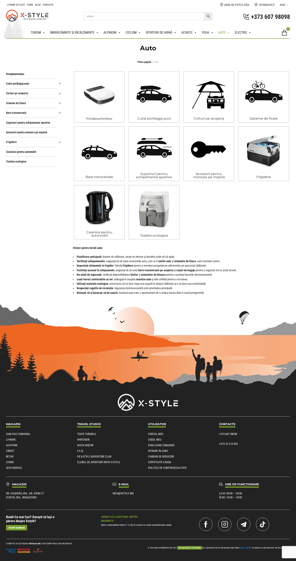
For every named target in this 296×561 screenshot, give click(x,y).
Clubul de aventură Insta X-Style (98, 462)
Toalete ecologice (16, 161)
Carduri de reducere (161, 456)
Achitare (12, 445)
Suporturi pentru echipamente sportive (28, 122)
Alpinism (109, 32)
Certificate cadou (159, 462)
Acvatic (187, 32)
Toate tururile (86, 434)
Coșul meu (154, 439)
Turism (36, 32)
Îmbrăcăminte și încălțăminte (72, 32)
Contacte (48, 4)
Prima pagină (144, 62)
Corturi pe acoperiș (17, 93)
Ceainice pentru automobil (21, 151)
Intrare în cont (158, 450)
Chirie (30, 4)
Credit (10, 450)
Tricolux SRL (35, 543)
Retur (9, 456)
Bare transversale (16, 112)
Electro (241, 32)
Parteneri (83, 439)
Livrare (11, 439)
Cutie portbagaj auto (17, 83)
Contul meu (155, 434)
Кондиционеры (15, 74)
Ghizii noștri (85, 445)
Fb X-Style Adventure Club (94, 456)
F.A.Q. (80, 450)
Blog (38, 4)
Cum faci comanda (18, 434)
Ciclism (131, 32)
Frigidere (11, 142)
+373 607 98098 (228, 434)
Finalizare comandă (161, 445)
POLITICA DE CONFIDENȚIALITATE (167, 467)
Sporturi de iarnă (159, 32)
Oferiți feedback (16, 527)
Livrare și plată (16, 4)
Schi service (14, 467)
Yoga (205, 32)
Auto (222, 32)
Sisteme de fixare (16, 103)
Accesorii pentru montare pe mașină (26, 132)
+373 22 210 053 (228, 443)
